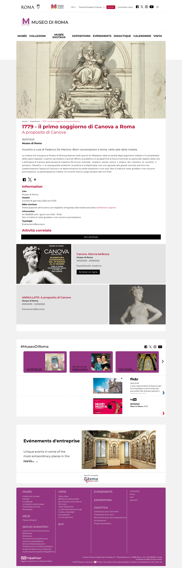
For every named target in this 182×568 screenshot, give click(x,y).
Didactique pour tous (104, 514)
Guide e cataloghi (66, 512)
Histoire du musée (31, 496)
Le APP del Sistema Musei (70, 509)
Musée (22, 36)
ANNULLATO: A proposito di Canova (46, 297)
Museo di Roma (49, 22)
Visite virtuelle (125, 369)
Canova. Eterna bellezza (93, 254)
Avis (132, 497)
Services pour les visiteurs (70, 501)
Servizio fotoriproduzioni (33, 544)
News (132, 494)
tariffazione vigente (106, 207)
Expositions (81, 36)
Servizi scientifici (35, 527)
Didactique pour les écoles (106, 511)
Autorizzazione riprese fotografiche (38, 551)
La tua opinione (65, 517)
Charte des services (31, 507)
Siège (26, 516)
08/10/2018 (145, 388)
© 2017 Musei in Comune (82, 562)
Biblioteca (27, 536)
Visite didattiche (66, 507)
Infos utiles (63, 496)
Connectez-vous (125, 7)
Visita (157, 36)
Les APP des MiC (34, 369)
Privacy (100, 562)
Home (24, 121)
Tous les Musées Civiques (90, 7)
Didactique (122, 36)
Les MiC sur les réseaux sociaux (79, 368)
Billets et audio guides (68, 499)
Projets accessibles (102, 523)
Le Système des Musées (33, 504)
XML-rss (158, 562)
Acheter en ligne (88, 272)
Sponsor (133, 500)
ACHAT (111, 7)
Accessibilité (64, 515)
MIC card (62, 504)
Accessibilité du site (145, 562)
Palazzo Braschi (29, 520)
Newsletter (27, 509)
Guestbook (27, 501)
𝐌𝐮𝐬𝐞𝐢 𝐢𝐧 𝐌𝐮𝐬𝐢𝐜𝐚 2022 (139, 406)
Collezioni (37, 36)
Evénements (102, 36)
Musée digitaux (59, 36)
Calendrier (142, 36)
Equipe (25, 499)
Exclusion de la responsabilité (116, 562)
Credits (133, 562)
